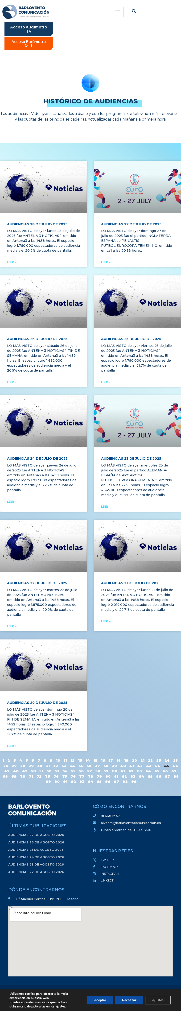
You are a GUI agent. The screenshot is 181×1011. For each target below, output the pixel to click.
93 (81, 781)
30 (39, 766)
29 (31, 766)
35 (80, 766)
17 (111, 760)
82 (124, 776)
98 (125, 781)
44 (157, 766)
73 (47, 776)
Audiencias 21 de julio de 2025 (130, 583)
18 (118, 760)
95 (99, 781)
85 (150, 776)
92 (73, 781)
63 (139, 771)
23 (158, 760)
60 (114, 771)
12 (72, 760)
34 (72, 766)
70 (22, 776)
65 (156, 771)
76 (73, 776)
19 (126, 760)
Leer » (11, 262)
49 (25, 771)
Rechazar (129, 1000)
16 (103, 760)
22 (150, 760)
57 (89, 771)
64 (148, 771)
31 (48, 766)
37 (97, 766)
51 (41, 771)
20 (134, 760)
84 (141, 776)
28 (22, 766)
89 (48, 781)
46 (175, 766)
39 (114, 766)
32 (55, 766)
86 (158, 776)
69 (13, 776)
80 (108, 776)
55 (73, 771)
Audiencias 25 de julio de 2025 (131, 339)
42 (140, 766)
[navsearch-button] (134, 11)
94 (90, 781)
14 (88, 760)
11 (65, 760)
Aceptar (100, 1000)
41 (131, 766)
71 (31, 776)
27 (14, 766)
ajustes (60, 1006)
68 (5, 776)
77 (81, 776)
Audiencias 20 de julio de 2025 (37, 703)
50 (33, 771)
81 (116, 776)
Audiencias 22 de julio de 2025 (37, 583)
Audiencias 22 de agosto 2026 (36, 872)
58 (97, 771)
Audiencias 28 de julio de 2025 (37, 224)
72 (39, 776)
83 (132, 776)
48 (16, 771)
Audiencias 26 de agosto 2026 (36, 842)
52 (49, 771)
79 (99, 776)
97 (116, 781)
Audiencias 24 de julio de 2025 (37, 458)
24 (167, 760)
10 (58, 760)
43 (148, 766)
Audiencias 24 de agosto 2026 (36, 857)
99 (133, 781)
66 (165, 771)
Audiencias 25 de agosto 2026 (36, 849)
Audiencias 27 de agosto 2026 (36, 835)
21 (142, 760)
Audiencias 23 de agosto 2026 (36, 864)
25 (175, 760)
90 (57, 781)
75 (64, 776)
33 (64, 766)
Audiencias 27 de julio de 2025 (131, 224)
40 (123, 766)
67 (174, 771)
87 (167, 776)
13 (80, 760)
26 (5, 766)
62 (130, 771)
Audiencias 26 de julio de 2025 (37, 339)
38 (105, 766)
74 (56, 776)
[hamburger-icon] (117, 12)
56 (81, 771)
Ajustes (158, 1000)
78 (90, 776)
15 (95, 760)
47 (7, 771)
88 (176, 776)
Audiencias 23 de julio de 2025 (131, 458)
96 (107, 781)
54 (65, 771)
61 (123, 771)
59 (106, 771)
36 (88, 766)
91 (65, 781)
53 (57, 771)
